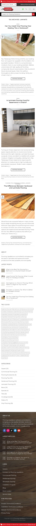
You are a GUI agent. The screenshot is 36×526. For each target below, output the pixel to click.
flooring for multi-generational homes (23, 319)
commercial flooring (27, 311)
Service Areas (7, 494)
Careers (5, 469)
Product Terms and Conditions (11, 503)
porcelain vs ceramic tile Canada (10, 347)
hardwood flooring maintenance (10, 327)
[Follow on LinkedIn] (15, 430)
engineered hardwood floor (20, 314)
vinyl (2, 92)
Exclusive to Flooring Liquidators (13, 472)
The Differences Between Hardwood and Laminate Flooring (18, 187)
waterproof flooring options (26, 92)
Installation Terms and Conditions (12, 507)
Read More (31, 1)
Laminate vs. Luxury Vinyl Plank (10, 337)
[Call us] (26, 9)
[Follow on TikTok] (11, 430)
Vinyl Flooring (5, 403)
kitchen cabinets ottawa (22, 332)
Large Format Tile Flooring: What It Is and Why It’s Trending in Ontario (19, 277)
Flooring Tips (9, 183)
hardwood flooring (11, 87)
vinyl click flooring (6, 352)
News (18, 24)
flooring (29, 85)
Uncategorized (6, 397)
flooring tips (5, 322)
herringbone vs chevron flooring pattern (19, 329)
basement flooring (18, 175)
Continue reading (18, 78)
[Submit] (33, 14)
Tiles (2, 394)
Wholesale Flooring (9, 481)
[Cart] (30, 9)
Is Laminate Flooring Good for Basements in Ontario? (18, 101)
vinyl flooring (7, 92)
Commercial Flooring (8, 372)
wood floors (4, 93)
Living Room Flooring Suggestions (10, 342)
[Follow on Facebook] (4, 430)
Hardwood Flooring (19, 183)
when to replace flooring (22, 355)
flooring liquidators (9, 244)
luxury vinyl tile (16, 90)
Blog (4, 488)
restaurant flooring (24, 347)
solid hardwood (30, 90)
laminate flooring (16, 89)
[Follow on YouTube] (19, 430)
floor (25, 85)
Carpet (3, 368)
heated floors (5, 329)
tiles (19, 350)
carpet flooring (17, 311)
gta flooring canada (10, 176)
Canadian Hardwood (7, 311)
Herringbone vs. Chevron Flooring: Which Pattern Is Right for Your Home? (19, 283)
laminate (9, 89)
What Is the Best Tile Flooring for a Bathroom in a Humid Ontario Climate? (18, 270)
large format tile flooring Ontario (10, 340)
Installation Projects (9, 485)
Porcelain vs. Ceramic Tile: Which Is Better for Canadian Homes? (19, 290)
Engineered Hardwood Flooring (16, 85)
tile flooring (13, 350)
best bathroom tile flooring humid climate (22, 309)
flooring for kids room (7, 319)
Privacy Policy (5, 513)
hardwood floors (20, 87)
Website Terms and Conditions (11, 510)
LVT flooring (23, 90)
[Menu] (34, 9)
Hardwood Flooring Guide (25, 324)
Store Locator (7, 491)
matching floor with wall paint (16, 345)
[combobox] (16, 14)
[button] (9, 4)
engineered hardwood (19, 84)
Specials (3, 390)
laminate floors (24, 89)
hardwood (3, 87)
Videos (3, 400)
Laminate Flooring (26, 242)
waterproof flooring (15, 92)
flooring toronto (13, 322)
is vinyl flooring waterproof (8, 332)
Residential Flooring (9, 478)
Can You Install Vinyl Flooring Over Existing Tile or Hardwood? (18, 27)
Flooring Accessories (7, 375)
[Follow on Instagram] (8, 430)
